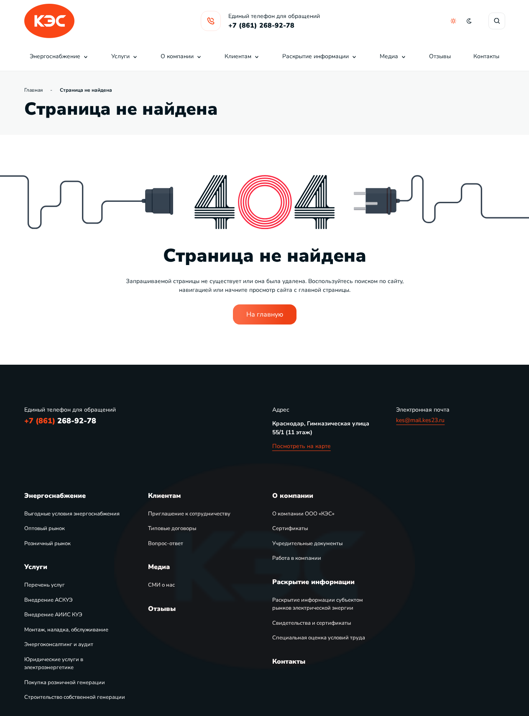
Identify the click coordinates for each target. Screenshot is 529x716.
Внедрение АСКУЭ (48, 600)
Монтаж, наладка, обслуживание (66, 630)
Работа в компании (296, 558)
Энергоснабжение (55, 56)
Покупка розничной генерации (64, 682)
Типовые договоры (172, 528)
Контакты (486, 56)
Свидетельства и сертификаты (311, 623)
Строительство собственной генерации (74, 697)
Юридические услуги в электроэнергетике (53, 664)
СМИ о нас (161, 585)
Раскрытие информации (315, 56)
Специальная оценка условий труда (318, 637)
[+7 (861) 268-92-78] (211, 21)
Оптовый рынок (44, 528)
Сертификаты (290, 528)
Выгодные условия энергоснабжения (72, 514)
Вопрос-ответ (165, 543)
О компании (177, 56)
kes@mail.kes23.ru (420, 420)
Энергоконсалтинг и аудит (58, 644)
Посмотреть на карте (301, 446)
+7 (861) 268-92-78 (261, 25)
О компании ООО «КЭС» (303, 514)
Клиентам (238, 56)
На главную (264, 314)
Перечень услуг (44, 585)
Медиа (389, 56)
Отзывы (440, 56)
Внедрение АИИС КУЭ (53, 614)
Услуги (120, 56)
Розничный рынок (47, 543)
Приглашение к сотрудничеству (189, 514)
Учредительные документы (307, 543)
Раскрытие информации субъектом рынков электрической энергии (317, 604)
